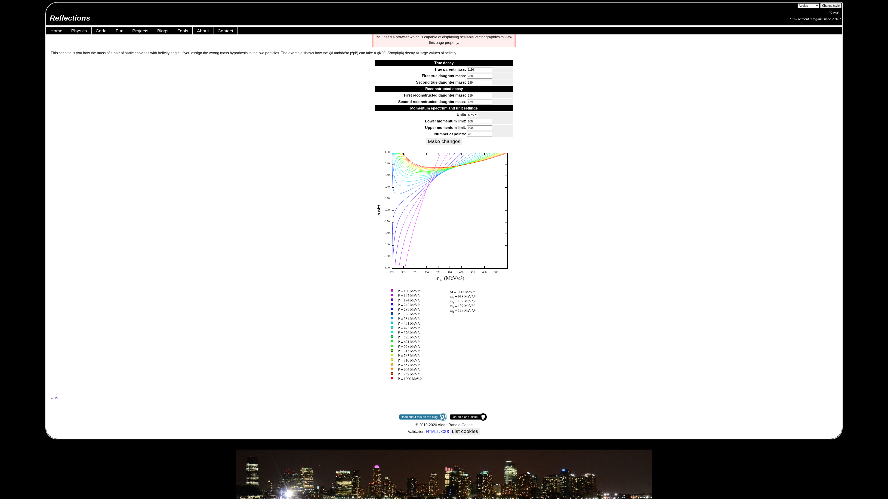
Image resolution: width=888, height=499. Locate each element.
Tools (183, 30)
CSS (445, 432)
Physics (79, 30)
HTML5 (432, 432)
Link (54, 397)
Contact (225, 30)
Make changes (444, 141)
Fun (119, 30)
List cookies (465, 431)
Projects (140, 30)
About (203, 30)
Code (101, 30)
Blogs (163, 30)
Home (56, 30)
